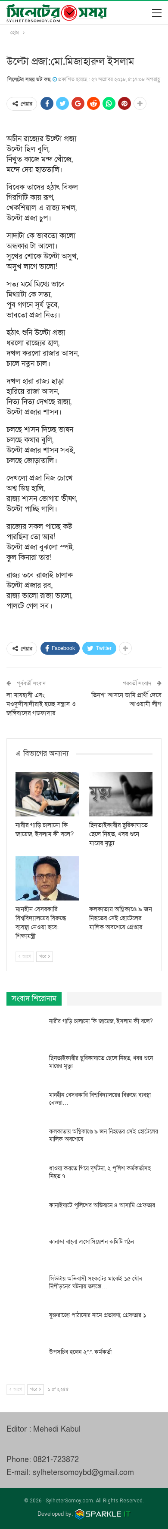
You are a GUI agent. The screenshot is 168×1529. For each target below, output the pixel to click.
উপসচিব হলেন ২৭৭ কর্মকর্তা (80, 1352)
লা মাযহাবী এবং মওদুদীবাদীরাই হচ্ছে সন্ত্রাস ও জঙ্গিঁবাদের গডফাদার (41, 704)
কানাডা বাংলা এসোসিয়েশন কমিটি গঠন (91, 1242)
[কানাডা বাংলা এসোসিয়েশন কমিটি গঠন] (25, 1252)
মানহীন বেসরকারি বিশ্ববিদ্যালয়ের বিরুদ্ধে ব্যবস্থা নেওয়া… (100, 1099)
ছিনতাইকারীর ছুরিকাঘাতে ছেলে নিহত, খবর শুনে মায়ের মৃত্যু (101, 1062)
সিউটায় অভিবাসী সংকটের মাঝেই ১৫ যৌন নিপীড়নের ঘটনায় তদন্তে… (95, 1282)
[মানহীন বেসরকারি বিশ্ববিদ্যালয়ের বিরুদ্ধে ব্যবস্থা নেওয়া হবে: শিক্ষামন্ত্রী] (47, 878)
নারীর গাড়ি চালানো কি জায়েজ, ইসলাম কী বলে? (101, 1021)
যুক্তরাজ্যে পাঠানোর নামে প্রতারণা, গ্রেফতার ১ (97, 1315)
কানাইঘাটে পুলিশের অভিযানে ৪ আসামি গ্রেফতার (102, 1205)
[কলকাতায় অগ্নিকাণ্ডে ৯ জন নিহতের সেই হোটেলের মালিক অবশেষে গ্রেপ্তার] (120, 878)
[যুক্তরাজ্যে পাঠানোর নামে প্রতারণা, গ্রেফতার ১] (25, 1325)
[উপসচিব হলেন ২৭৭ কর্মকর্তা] (25, 1362)
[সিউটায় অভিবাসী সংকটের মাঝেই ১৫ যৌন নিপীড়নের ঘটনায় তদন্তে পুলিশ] (25, 1288)
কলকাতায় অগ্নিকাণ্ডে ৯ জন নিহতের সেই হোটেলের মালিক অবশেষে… (103, 1135)
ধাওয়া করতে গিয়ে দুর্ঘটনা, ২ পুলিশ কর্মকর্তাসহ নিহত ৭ (100, 1172)
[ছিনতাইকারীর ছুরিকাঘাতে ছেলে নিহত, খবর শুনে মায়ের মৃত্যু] (120, 794)
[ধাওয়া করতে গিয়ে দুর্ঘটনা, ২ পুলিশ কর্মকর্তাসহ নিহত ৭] (25, 1178)
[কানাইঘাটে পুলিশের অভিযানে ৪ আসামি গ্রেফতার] (25, 1215)
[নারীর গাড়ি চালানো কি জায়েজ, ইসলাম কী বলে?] (47, 794)
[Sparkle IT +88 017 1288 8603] (103, 1514)
